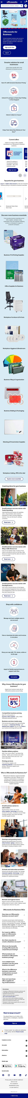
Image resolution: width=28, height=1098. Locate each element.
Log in (7, 53)
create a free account (11, 183)
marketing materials (7, 764)
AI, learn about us (14, 1087)
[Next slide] (25, 175)
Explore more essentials (14, 479)
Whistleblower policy (14, 1085)
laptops (13, 843)
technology (14, 811)
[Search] (21, 5)
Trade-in (23, 726)
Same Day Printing (15, 724)
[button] (1, 2)
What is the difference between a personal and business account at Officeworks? (9, 972)
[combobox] (12, 5)
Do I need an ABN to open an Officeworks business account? (9, 934)
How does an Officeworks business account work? (10, 915)
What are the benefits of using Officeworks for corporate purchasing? (10, 947)
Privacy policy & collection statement (14, 1079)
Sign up (14, 1023)
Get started (14, 677)
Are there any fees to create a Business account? (11, 941)
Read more (7, 522)
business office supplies (8, 716)
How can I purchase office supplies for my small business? (9, 980)
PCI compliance (14, 1083)
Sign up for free (9, 47)
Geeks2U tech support (8, 726)
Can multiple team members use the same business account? (10, 963)
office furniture (6, 843)
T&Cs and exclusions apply (9, 996)
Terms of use (14, 1081)
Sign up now (12, 170)
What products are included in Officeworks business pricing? (10, 955)
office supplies (6, 811)
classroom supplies (7, 873)
